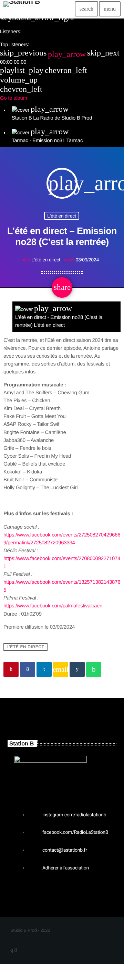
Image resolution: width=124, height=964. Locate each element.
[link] (52, 606)
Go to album (13, 98)
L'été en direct (61, 216)
